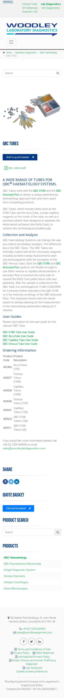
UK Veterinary (30, 8)
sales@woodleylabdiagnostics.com (24, 448)
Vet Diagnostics (50, 8)
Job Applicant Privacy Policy (34, 656)
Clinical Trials (29, 4)
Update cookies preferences (32, 671)
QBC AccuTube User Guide (18, 336)
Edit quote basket (16, 508)
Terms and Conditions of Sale (33, 649)
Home (9, 52)
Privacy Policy (22, 653)
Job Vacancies (34, 667)
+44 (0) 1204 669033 (34, 628)
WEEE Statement (45, 653)
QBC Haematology (48, 52)
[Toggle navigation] (11, 42)
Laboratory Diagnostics (25, 52)
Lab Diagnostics (51, 4)
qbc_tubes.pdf (16, 168)
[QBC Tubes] (32, 111)
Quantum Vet (30, 11)
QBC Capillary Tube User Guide (20, 340)
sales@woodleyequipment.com (34, 632)
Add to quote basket (17, 157)
